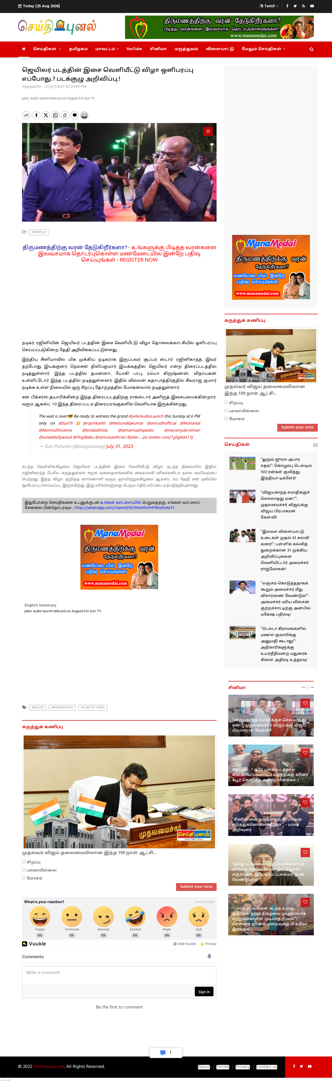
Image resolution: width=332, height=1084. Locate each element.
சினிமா (158, 49)
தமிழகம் (78, 49)
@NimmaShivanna (55, 430)
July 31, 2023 (119, 446)
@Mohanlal (190, 423)
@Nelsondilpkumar (126, 423)
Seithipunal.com (49, 1066)
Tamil (269, 6)
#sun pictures (93, 708)
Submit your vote (196, 887)
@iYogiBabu (83, 437)
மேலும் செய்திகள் (261, 49)
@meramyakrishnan (182, 430)
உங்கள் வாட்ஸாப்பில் (120, 503)
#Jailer (132, 437)
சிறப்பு (33, 862)
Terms (223, 1067)
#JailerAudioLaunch (145, 416)
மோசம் (34, 878)
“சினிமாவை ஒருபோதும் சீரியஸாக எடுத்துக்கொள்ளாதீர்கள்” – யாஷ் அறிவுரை (267, 824)
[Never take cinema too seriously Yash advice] (271, 815)
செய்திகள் (45, 49)
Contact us (267, 1067)
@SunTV (65, 423)
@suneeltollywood (55, 437)
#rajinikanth (62, 708)
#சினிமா (39, 232)
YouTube (134, 49)
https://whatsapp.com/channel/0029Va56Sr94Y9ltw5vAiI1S (125, 508)
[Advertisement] (119, 299)
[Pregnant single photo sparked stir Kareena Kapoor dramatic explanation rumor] (271, 765)
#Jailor (38, 708)
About (204, 1067)
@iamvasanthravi (110, 437)
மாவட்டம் (105, 49)
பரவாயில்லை (42, 870)
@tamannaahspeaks (136, 430)
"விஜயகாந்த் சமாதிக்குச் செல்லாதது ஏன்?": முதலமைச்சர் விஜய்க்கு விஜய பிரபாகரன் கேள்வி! (285, 505)
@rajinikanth (94, 423)
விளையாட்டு (220, 49)
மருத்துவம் (186, 49)
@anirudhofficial (161, 423)
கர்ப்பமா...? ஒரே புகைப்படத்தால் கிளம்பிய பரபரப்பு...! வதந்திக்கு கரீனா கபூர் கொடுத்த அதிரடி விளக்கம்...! (270, 775)
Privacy (243, 1067)
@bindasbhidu (95, 430)
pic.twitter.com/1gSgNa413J (167, 437)
